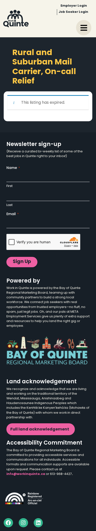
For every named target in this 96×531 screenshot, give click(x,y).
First (9, 186)
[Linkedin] (38, 523)
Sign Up (22, 262)
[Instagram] (23, 523)
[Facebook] (8, 523)
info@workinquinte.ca (25, 474)
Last (9, 205)
